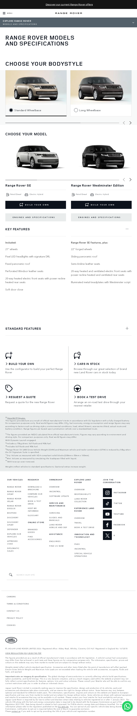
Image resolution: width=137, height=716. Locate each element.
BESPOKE (12, 513)
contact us (16, 711)
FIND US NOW (56, 546)
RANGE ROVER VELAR (14, 500)
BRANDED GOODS (33, 530)
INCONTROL (55, 491)
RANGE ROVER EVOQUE (14, 507)
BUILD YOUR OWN (103, 205)
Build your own (37, 205)
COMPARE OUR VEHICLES (35, 495)
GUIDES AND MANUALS (55, 518)
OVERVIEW (54, 487)
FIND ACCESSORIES (35, 538)
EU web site (63, 706)
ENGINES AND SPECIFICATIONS (34, 217)
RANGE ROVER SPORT (14, 492)
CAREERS (11, 596)
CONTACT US (13, 611)
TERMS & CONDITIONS (18, 603)
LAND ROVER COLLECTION (80, 500)
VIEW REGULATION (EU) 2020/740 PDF (23, 653)
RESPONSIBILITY (82, 494)
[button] (130, 123)
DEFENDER (12, 529)
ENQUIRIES (55, 541)
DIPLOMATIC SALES (13, 549)
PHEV (77, 544)
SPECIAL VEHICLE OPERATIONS (83, 554)
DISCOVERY (13, 517)
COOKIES (11, 625)
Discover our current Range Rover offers (69, 4)
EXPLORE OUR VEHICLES (14, 535)
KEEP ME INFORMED (33, 509)
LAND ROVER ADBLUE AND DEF (58, 526)
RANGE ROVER (14, 487)
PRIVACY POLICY (15, 618)
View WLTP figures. (16, 418)
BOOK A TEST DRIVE (34, 502)
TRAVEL (78, 522)
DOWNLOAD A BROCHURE (35, 488)
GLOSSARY (33, 515)
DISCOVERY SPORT (13, 523)
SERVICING (54, 513)
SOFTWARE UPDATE (59, 496)
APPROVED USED (12, 542)
